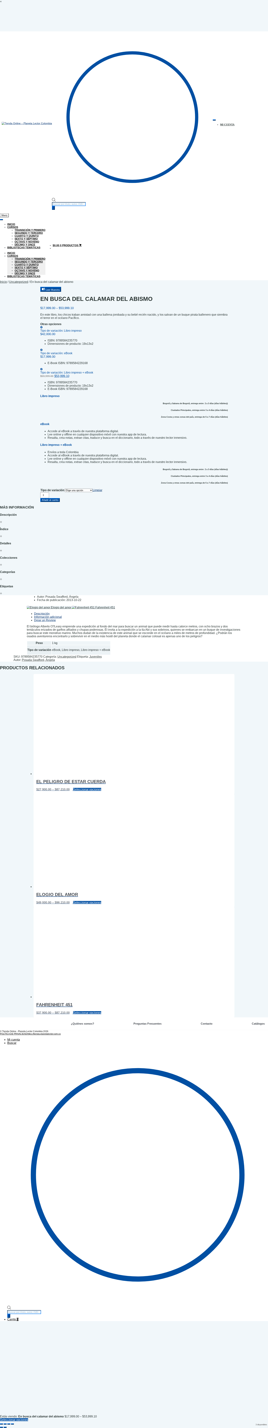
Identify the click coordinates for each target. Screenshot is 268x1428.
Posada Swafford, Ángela (38, 659)
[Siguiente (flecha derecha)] (5, 1427)
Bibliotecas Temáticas (23, 247)
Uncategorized (18, 281)
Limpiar (97, 490)
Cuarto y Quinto (27, 235)
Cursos (12, 227)
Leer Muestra (52, 289)
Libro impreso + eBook (66, 372)
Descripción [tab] (42, 613)
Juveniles (95, 656)
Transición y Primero (30, 230)
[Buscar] (53, 208)
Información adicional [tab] (48, 616)
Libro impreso (61, 330)
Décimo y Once (25, 244)
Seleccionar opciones (87, 789)
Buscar (11, 1042)
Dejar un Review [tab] (45, 620)
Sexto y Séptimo (26, 238)
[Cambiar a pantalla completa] (5, 1424)
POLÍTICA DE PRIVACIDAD (13, 1034)
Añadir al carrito (50, 500)
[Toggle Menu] (214, 120)
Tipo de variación (52, 490)
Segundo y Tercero (29, 232)
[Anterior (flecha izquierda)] (1, 1427)
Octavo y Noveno (27, 241)
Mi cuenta (13, 1039)
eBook (56, 353)
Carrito (12, 1319)
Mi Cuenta (227, 124)
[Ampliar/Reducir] (1, 1424)
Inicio (11, 224)
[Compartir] (8, 1424)
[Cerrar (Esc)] (12, 1424)
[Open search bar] (54, 200)
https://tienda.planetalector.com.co (44, 1034)
